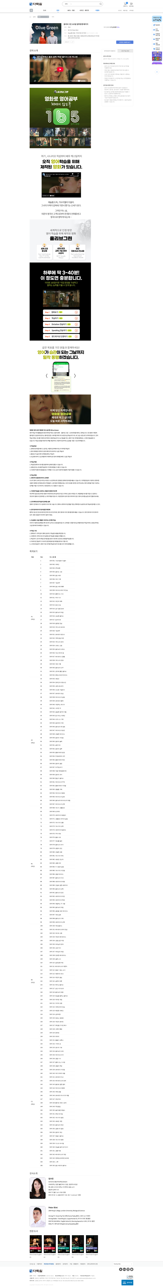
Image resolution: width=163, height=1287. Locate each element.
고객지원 (131, 10)
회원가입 (125, 10)
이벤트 (97, 10)
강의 (58, 10)
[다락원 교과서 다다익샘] (157, 21)
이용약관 (39, 1264)
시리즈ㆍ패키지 (84, 10)
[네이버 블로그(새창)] (124, 1269)
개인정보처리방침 (49, 1264)
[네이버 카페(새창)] (131, 1269)
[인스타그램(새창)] (128, 1269)
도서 (44, 10)
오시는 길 (32, 1264)
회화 (53, 17)
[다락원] (36, 4)
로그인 (120, 10)
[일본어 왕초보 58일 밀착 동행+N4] (157, 64)
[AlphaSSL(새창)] (129, 1277)
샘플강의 (67, 42)
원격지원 (129, 1283)
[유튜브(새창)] (120, 1269)
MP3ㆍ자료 (71, 10)
